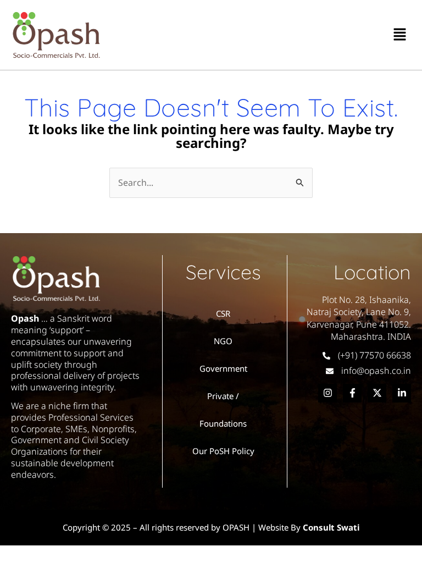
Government (223, 368)
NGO (223, 340)
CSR (223, 313)
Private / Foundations (223, 409)
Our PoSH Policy (223, 450)
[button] (400, 34)
